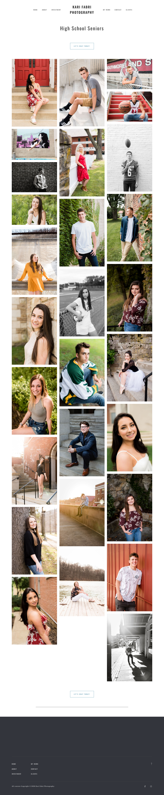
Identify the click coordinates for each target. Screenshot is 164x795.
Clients (129, 10)
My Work (106, 10)
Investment (56, 10)
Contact (118, 10)
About (44, 10)
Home (35, 10)
